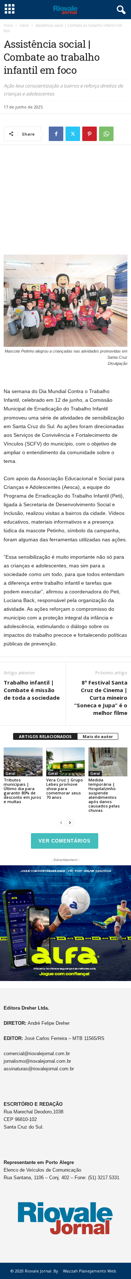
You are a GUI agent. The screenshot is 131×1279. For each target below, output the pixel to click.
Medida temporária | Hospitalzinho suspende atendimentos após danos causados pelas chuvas (104, 795)
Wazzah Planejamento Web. (90, 1271)
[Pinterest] (89, 134)
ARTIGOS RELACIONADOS (45, 736)
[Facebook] (56, 134)
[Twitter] (73, 134)
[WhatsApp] (106, 134)
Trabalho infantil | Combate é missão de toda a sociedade (32, 690)
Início (8, 25)
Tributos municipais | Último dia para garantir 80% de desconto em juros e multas (22, 790)
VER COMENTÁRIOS (65, 841)
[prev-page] (61, 822)
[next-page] (70, 822)
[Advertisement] (65, 201)
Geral (24, 25)
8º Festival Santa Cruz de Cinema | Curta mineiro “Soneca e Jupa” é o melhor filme (100, 697)
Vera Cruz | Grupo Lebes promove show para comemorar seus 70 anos (64, 788)
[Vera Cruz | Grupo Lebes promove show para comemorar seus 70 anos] (65, 761)
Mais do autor (98, 736)
